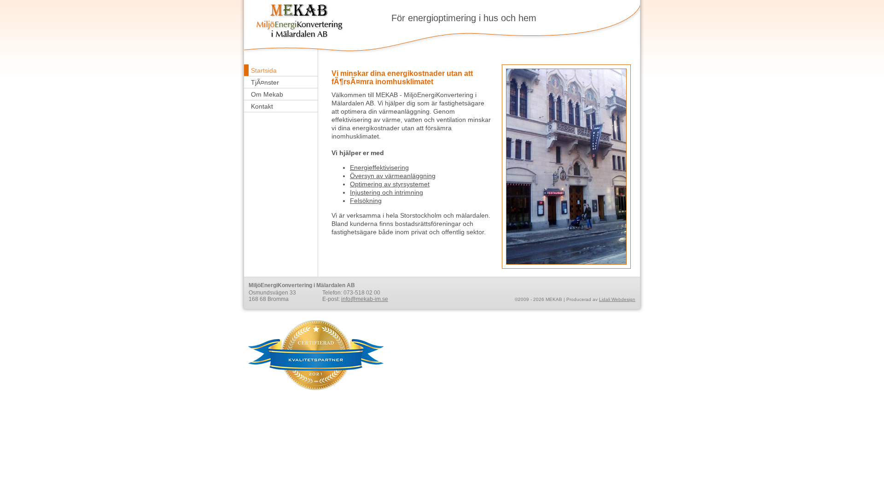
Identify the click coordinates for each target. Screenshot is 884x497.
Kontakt (262, 106)
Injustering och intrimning (386, 192)
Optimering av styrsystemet (390, 184)
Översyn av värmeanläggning (393, 175)
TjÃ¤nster (265, 82)
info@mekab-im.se (364, 299)
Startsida (264, 70)
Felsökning (366, 200)
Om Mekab (267, 94)
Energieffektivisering (379, 167)
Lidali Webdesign (617, 299)
